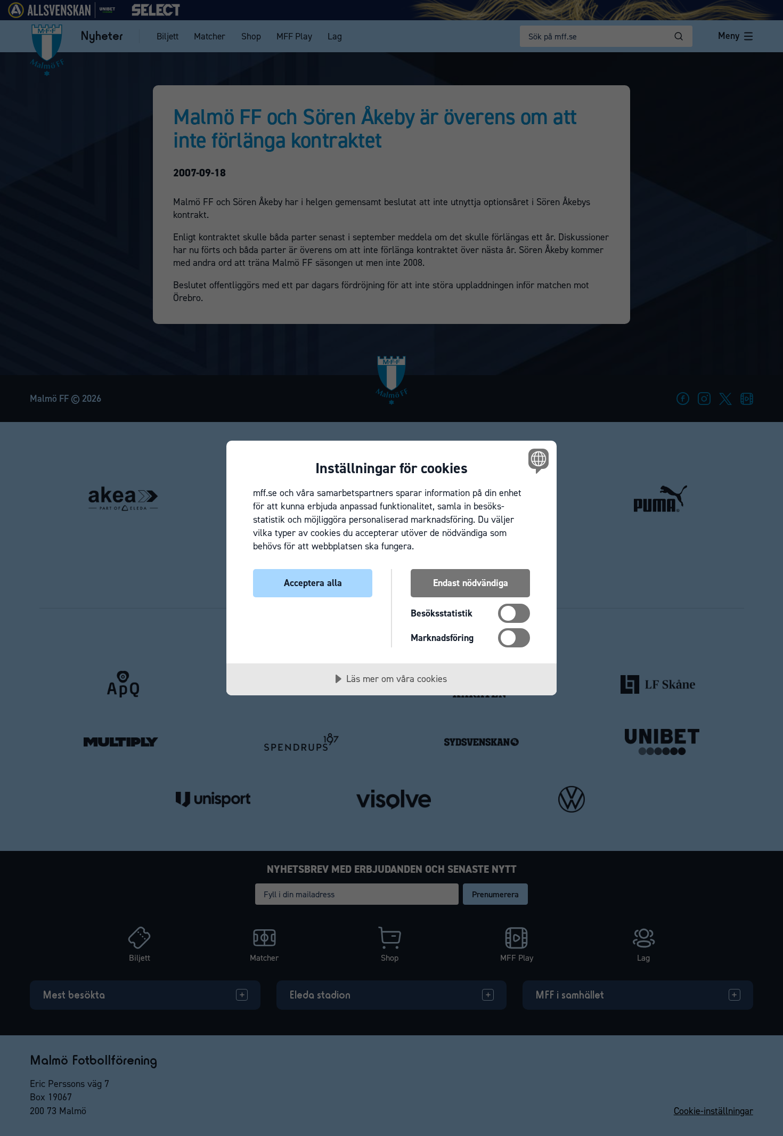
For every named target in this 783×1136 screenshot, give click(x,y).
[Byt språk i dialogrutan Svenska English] (537, 461)
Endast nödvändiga (470, 583)
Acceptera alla (313, 583)
